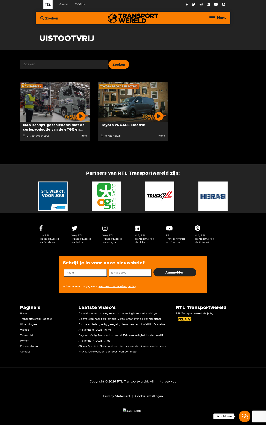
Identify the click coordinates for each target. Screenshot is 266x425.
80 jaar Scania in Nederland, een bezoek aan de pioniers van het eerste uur (125, 346)
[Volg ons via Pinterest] (223, 4)
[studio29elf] (133, 411)
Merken (24, 341)
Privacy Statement (116, 396)
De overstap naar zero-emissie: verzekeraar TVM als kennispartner (119, 319)
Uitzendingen (28, 324)
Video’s (24, 330)
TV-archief (26, 335)
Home (23, 314)
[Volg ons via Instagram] (201, 4)
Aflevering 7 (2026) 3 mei (94, 341)
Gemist (63, 4)
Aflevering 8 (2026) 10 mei (95, 330)
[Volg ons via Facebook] (187, 4)
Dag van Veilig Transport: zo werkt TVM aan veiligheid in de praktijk (121, 335)
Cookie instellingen (149, 396)
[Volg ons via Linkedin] (208, 4)
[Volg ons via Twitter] (193, 4)
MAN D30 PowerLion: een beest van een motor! (108, 352)
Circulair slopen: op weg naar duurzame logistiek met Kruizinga (117, 314)
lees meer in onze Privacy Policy (117, 286)
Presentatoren (29, 346)
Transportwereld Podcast (36, 319)
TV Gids (80, 4)
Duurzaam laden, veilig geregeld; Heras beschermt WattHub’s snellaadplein (125, 324)
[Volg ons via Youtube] (216, 4)
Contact (25, 352)
